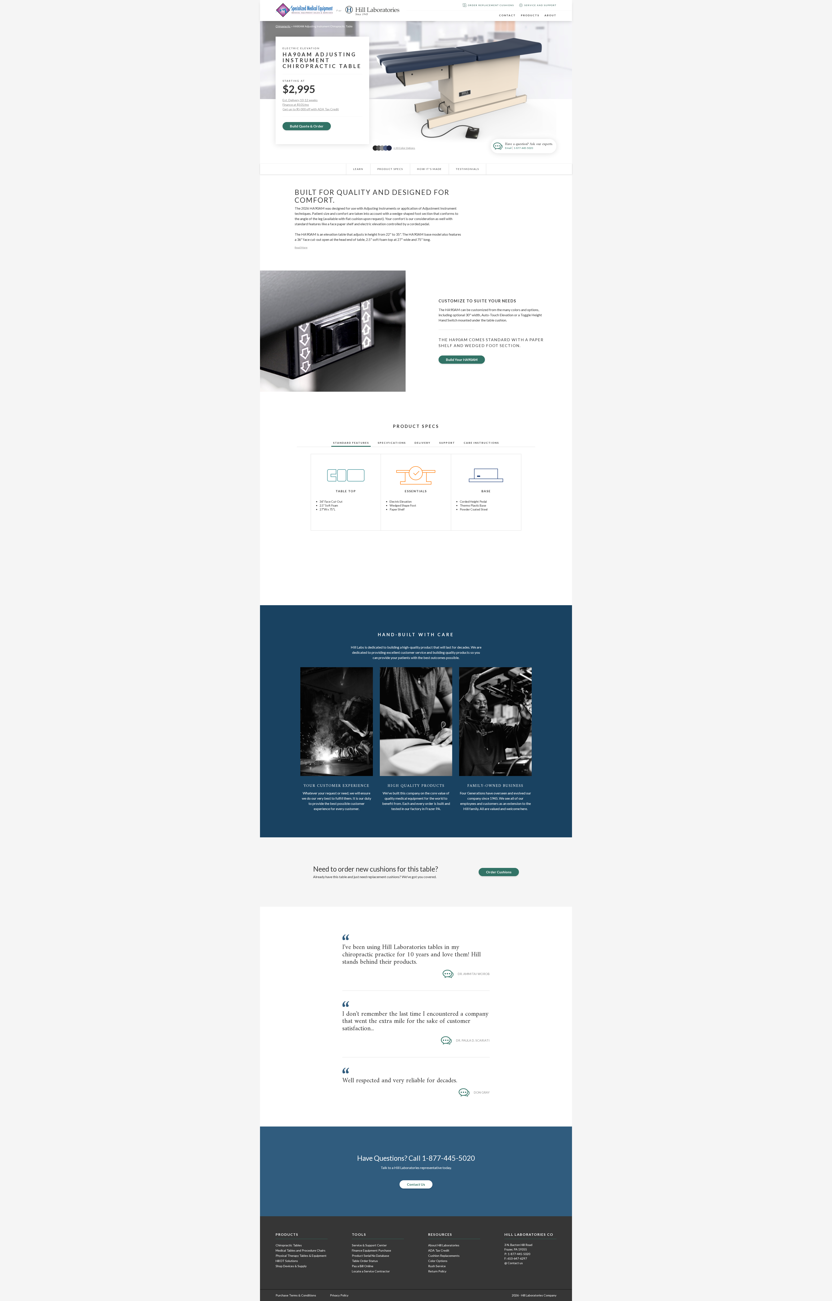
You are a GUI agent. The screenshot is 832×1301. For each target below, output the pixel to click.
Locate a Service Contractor (371, 1271)
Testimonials (467, 169)
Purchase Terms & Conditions (296, 1295)
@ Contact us (513, 1263)
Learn (358, 169)
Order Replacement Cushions (491, 5)
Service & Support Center (369, 1245)
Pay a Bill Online (362, 1266)
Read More (301, 247)
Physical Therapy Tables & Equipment (301, 1255)
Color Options (437, 1261)
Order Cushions (499, 872)
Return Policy (437, 1271)
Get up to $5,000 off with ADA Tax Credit (311, 109)
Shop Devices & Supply (291, 1266)
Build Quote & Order (306, 126)
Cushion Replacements (444, 1255)
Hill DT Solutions (287, 1261)
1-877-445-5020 (523, 148)
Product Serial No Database (370, 1255)
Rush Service (437, 1266)
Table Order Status (365, 1261)
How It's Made (429, 169)
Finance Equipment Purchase (371, 1250)
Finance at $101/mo (296, 104)
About (550, 15)
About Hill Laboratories (443, 1245)
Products (530, 15)
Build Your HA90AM (462, 359)
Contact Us (416, 1184)
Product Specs (390, 169)
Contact (507, 15)
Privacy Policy (339, 1295)
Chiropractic (283, 26)
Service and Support (540, 5)
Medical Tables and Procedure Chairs (300, 1250)
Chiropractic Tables (289, 1245)
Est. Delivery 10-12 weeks (300, 100)
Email (508, 148)
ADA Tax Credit (438, 1250)
